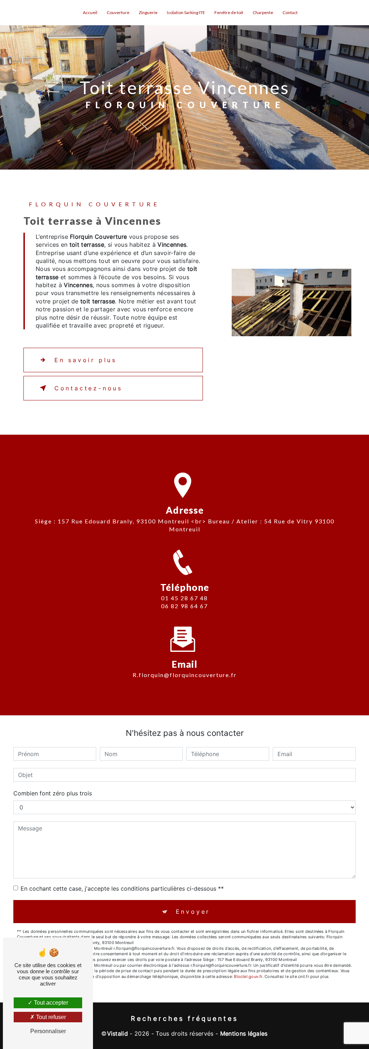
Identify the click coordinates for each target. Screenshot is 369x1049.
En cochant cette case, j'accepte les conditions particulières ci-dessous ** (122, 888)
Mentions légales (244, 1033)
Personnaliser (48, 1031)
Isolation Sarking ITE (186, 12)
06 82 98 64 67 (184, 605)
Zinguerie (148, 12)
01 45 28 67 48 (184, 597)
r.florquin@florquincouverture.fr (185, 674)
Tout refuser (50, 1017)
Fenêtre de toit (228, 12)
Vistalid (117, 1033)
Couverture (118, 12)
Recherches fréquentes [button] (184, 1018)
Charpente (263, 12)
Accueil (90, 12)
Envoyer (193, 911)
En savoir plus (85, 360)
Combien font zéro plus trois (52, 793)
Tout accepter (50, 1003)
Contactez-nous (88, 388)
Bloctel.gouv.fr (248, 976)
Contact (290, 12)
